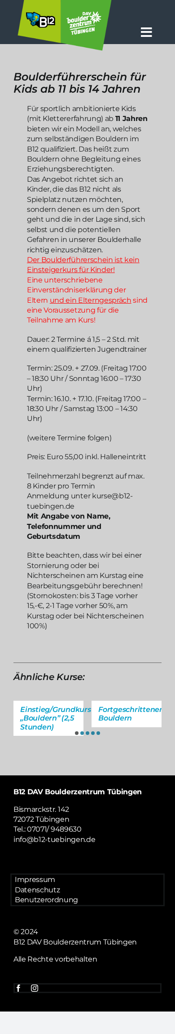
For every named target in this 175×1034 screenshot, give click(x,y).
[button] (77, 733)
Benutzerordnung (46, 899)
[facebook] (18, 988)
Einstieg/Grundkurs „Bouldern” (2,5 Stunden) (55, 718)
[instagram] (34, 988)
